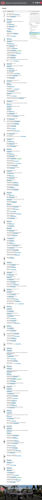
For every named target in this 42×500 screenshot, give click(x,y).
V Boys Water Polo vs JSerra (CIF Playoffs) (13, 481)
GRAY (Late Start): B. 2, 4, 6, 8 (11, 63)
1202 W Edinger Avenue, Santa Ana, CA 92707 (16, 493)
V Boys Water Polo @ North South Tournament (14, 206)
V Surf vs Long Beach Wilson (11, 283)
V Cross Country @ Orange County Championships (14, 247)
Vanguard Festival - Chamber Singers (12, 395)
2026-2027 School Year (33, 36)
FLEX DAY (8, 325)
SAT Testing (8, 127)
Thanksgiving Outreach (10, 469)
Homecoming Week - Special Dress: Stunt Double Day (15, 65)
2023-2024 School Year (33, 32)
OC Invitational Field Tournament (12, 440)
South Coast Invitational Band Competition (13, 120)
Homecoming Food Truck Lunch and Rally (13, 106)
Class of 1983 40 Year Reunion (11, 340)
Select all (39, 39)
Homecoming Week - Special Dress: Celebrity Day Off (15, 21)
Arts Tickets (24, 494)
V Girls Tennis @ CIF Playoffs (11, 472)
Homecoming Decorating (10, 13)
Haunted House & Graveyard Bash (12, 479)
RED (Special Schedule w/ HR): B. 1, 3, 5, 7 (13, 80)
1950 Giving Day (9, 108)
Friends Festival (9, 88)
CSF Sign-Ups (9, 23)
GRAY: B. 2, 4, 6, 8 (9, 192)
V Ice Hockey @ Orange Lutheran (12, 449)
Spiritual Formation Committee (11, 213)
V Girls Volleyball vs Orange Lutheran (12, 145)
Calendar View (38, 23)
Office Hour (8, 35)
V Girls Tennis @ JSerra (10, 215)
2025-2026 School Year (33, 35)
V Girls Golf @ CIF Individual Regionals (13, 355)
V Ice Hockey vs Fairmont (11, 335)
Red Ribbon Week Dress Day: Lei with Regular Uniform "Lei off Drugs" (17, 390)
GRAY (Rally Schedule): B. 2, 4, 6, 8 (12, 100)
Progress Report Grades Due (11, 179)
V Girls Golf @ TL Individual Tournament (13, 264)
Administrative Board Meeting (11, 50)
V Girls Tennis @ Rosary (10, 162)
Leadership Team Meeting (11, 266)
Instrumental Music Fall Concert (12, 330)
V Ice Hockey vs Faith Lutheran (11, 254)
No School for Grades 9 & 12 (11, 170)
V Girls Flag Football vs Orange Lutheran (13, 167)
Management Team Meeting (11, 402)
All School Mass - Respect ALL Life (12, 274)
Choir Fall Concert (9, 343)
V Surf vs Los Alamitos (10, 474)
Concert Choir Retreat (10, 225)
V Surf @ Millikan (9, 397)
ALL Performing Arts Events (34, 25)
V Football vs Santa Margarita (11, 437)
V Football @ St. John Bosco (11, 234)
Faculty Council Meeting (10, 404)
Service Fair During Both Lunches (12, 201)
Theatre (31, 31)
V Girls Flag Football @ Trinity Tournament (13, 315)
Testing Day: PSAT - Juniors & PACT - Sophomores (14, 172)
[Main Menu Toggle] (41, 3)
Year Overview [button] (34, 11)
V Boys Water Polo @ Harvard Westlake (13, 333)
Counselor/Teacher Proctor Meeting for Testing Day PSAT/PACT (16, 97)
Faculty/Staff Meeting (10, 72)
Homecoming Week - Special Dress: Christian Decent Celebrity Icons (17, 40)
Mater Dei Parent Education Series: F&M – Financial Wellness (16, 422)
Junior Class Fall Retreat (10, 310)
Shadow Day (9, 30)
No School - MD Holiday (10, 138)
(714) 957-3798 (30, 493)
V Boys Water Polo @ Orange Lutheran (13, 300)
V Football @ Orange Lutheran (11, 322)
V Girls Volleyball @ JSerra (11, 54)
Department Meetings (10, 291)
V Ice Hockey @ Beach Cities (11, 130)
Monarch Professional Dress (11, 276)
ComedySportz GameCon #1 (11, 237)
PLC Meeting (9, 28)
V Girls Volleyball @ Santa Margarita (12, 184)
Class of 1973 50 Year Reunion (11, 251)
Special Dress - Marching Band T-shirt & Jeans (14, 92)
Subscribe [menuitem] (38, 11)
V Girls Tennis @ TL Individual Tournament (13, 417)
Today (30, 23)
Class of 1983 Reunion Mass (11, 337)
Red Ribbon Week (9, 350)
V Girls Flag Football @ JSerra (11, 57)
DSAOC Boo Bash (9, 242)
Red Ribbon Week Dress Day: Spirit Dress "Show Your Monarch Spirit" (17, 430)
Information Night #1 (10, 186)
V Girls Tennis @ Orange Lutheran (12, 52)
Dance (31, 28)
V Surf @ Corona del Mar (10, 47)
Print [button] (30, 11)
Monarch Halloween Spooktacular (12, 447)
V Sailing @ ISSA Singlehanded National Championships (15, 442)
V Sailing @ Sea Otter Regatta (11, 125)
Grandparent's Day (10, 308)
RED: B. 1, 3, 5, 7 (9, 38)
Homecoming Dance (10, 135)
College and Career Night (11, 298)
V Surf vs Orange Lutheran (11, 208)
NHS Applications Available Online (12, 45)
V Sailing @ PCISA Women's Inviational (13, 249)
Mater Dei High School (19, 494)
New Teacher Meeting (10, 160)
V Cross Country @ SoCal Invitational (12, 123)
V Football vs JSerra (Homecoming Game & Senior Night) (15, 115)
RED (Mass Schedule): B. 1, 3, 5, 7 (12, 271)
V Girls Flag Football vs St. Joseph (12, 217)
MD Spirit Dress (9, 227)
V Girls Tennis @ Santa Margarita (12, 360)
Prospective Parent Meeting (11, 380)
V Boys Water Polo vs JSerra (11, 77)
